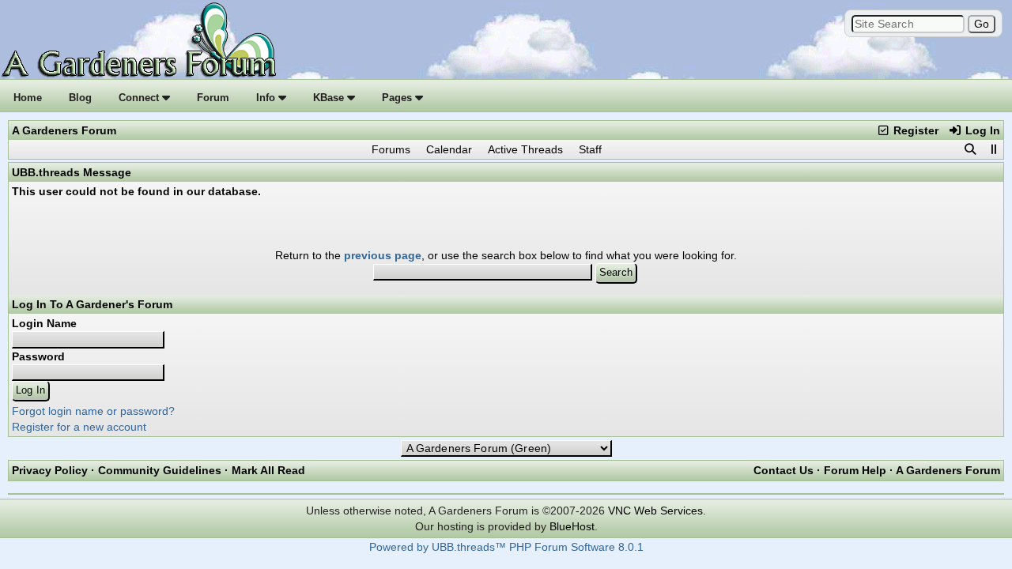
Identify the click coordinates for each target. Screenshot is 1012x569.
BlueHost (572, 526)
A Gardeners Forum (64, 130)
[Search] (970, 149)
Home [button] (27, 98)
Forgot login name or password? (93, 411)
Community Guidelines (159, 470)
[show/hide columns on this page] (993, 149)
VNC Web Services (655, 510)
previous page (382, 255)
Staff (590, 149)
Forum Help (855, 470)
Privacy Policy (50, 470)
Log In (981, 130)
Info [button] (267, 98)
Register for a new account (79, 426)
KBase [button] (330, 98)
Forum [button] (213, 98)
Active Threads (525, 149)
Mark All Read (268, 470)
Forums (391, 149)
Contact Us (783, 470)
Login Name (44, 323)
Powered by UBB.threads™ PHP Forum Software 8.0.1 (506, 547)
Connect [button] (140, 98)
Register (914, 130)
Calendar (449, 149)
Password (38, 356)
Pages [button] (398, 98)
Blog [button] (80, 98)
